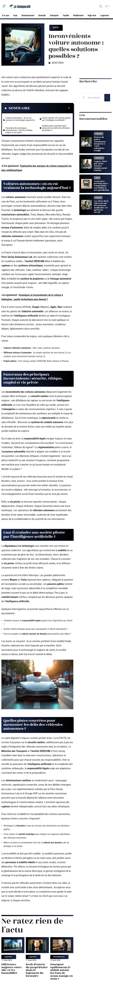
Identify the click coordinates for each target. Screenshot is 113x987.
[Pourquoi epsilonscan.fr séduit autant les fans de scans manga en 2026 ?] (62, 945)
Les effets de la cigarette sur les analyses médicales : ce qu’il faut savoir (101, 206)
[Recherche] (101, 6)
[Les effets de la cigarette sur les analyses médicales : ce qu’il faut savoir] (86, 204)
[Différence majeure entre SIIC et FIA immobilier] (13, 945)
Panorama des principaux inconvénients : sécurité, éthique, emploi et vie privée (19, 130)
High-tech (98, 134)
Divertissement (58, 957)
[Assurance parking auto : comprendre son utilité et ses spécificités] (86, 184)
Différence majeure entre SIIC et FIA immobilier (11, 968)
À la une (98, 198)
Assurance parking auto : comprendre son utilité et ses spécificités (101, 186)
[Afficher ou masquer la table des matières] (50, 108)
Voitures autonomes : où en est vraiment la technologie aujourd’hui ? (20, 120)
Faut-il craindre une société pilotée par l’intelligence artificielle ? (56, 119)
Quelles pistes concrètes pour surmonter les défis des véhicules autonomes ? (56, 128)
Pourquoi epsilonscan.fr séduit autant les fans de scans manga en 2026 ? (61, 971)
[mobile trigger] (5, 6)
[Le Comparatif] (19, 6)
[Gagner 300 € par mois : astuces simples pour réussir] (86, 164)
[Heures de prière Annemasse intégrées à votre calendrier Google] (86, 142)
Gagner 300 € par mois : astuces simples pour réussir (100, 166)
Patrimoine (99, 158)
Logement (8, 957)
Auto (56, 27)
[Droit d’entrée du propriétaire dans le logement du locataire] (37, 945)
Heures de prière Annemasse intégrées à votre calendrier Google (100, 144)
